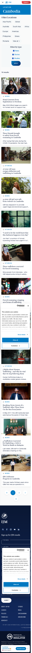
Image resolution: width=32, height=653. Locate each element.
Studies (17, 58)
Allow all (15, 340)
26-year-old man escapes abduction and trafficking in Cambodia (12, 171)
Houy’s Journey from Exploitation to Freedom (12, 101)
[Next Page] (25, 492)
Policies (3, 613)
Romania (6, 41)
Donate (26, 2)
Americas (15, 31)
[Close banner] (28, 305)
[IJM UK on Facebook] (6, 529)
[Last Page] (16, 499)
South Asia (17, 26)
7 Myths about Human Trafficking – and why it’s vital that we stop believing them (14, 371)
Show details (21, 334)
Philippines (7, 36)
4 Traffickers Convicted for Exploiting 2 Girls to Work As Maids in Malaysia (13, 443)
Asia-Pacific (7, 22)
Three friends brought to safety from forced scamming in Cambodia (12, 135)
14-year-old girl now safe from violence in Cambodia (13, 200)
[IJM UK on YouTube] (14, 529)
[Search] (2, 529)
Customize (14, 345)
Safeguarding (22, 613)
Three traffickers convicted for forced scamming (13, 268)
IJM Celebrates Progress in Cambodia (11, 478)
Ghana (17, 36)
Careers (3, 610)
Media (20, 610)
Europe (5, 31)
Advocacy (4, 620)
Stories (17, 54)
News (17, 51)
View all (15, 41)
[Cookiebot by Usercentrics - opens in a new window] (18, 306)
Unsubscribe (22, 617)
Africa (27, 26)
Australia (6, 26)
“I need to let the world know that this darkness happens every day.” (15, 234)
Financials (4, 617)
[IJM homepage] (8, 2)
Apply (16, 63)
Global (17, 22)
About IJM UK (5, 606)
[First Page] (6, 492)
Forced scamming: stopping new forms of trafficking (13, 301)
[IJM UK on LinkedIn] (18, 529)
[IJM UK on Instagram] (10, 529)
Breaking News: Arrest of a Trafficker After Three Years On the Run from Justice (13, 407)
